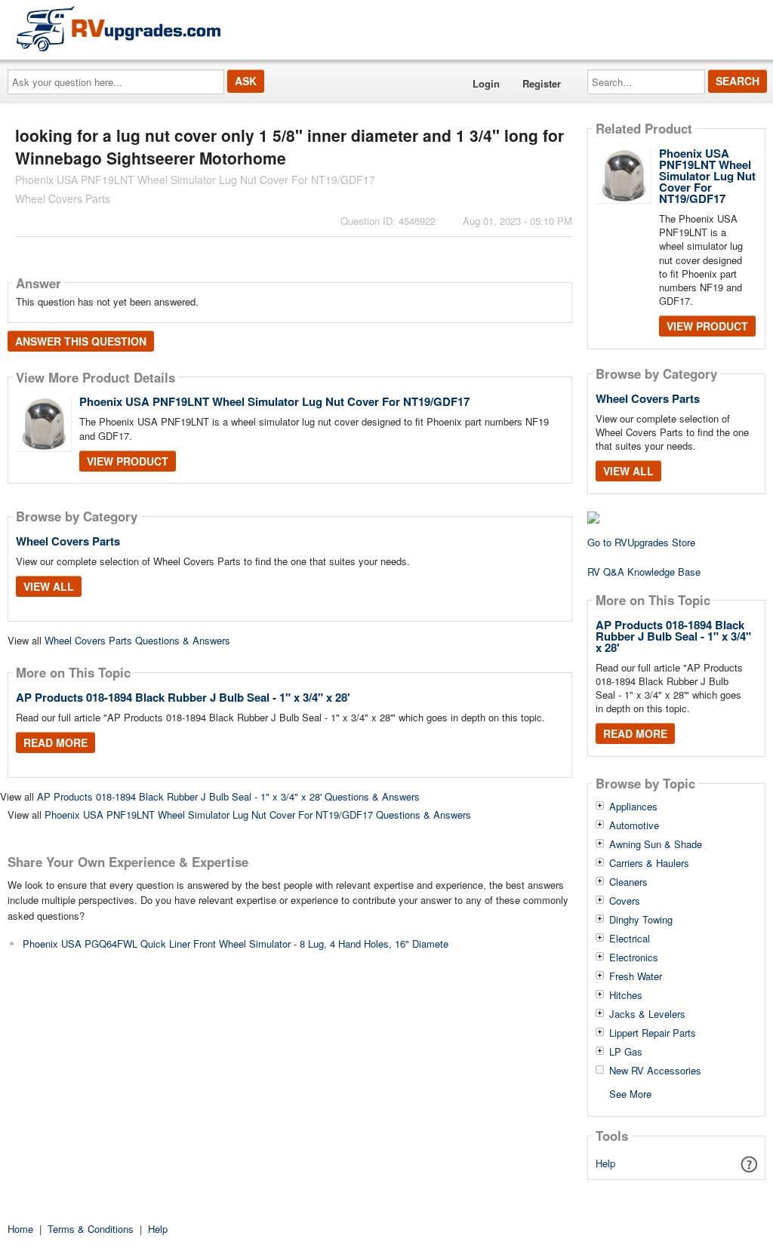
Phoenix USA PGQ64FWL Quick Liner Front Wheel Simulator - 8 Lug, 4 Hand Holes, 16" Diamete (235, 943)
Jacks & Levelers (647, 1014)
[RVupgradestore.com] (118, 28)
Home (20, 1229)
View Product (127, 461)
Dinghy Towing (641, 919)
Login (486, 83)
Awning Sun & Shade (655, 844)
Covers (624, 901)
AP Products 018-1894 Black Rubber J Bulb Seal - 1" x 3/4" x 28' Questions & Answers (228, 796)
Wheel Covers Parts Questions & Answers (137, 640)
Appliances (633, 806)
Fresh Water (635, 976)
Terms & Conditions (91, 1229)
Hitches (625, 995)
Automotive (634, 825)
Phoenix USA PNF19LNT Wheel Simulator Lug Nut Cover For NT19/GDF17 (274, 401)
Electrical (629, 938)
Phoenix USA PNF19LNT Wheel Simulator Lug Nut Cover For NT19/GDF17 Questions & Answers (258, 814)
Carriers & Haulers (649, 863)
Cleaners (628, 882)
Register (541, 83)
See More (630, 1093)
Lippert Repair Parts (652, 1033)
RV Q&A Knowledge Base (644, 571)
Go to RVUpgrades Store (641, 542)
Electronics (633, 957)
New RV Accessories (655, 1070)
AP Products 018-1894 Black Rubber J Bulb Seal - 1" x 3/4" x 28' (183, 697)
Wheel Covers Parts (68, 541)
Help (605, 1163)
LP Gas (625, 1052)
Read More (55, 742)
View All (48, 586)
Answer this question (80, 341)
